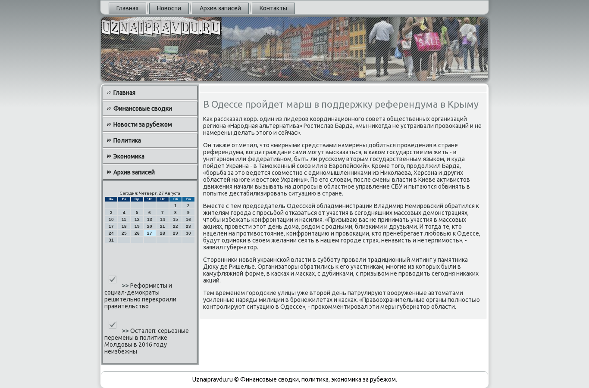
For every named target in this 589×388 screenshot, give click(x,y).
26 (137, 233)
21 (162, 226)
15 (175, 219)
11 (124, 219)
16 (188, 219)
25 (124, 233)
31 (111, 240)
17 (111, 226)
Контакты (273, 8)
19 (137, 226)
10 (111, 219)
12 (137, 219)
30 (188, 233)
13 (149, 219)
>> (126, 285)
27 (149, 233)
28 (162, 233)
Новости (169, 8)
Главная (127, 8)
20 (149, 226)
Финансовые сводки (142, 108)
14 (162, 219)
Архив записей (220, 8)
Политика (127, 140)
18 (124, 226)
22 (175, 226)
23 (188, 226)
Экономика (128, 156)
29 (175, 233)
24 (111, 233)
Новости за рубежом (142, 124)
